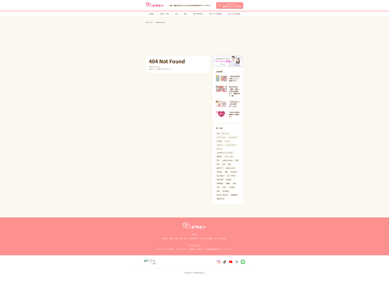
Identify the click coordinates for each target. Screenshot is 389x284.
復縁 (226, 172)
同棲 (237, 160)
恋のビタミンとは (162, 249)
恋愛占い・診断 (164, 14)
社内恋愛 (231, 187)
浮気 (218, 187)
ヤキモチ (219, 149)
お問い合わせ (200, 249)
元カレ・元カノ (229, 156)
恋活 (176, 14)
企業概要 (192, 249)
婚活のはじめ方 (230, 168)
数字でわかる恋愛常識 (215, 14)
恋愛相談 (151, 14)
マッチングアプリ (231, 145)
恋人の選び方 (220, 176)
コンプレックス (221, 137)
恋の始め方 (234, 172)
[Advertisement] (194, 39)
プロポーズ (220, 145)
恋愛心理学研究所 (198, 14)
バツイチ (227, 141)
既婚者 (228, 183)
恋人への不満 (231, 176)
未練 (234, 183)
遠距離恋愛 (234, 195)
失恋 (224, 164)
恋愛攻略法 (220, 183)
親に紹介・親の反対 (222, 195)
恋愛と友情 (220, 179)
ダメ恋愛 (219, 141)
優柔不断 (219, 156)
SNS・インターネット (223, 133)
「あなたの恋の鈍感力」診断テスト (234, 114)
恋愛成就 (228, 179)
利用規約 (171, 249)
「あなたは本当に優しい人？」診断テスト (234, 78)
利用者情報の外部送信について (214, 249)
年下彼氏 (219, 172)
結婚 (218, 191)
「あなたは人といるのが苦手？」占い (234, 104)
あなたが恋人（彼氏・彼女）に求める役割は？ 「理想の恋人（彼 (234, 91)
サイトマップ (228, 249)
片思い (224, 187)
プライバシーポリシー (181, 249)
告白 (218, 164)
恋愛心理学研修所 (193, 238)
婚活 (185, 14)
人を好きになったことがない (225, 153)
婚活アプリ (220, 168)
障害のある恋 (220, 199)
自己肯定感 (226, 191)
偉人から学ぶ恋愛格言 (234, 14)
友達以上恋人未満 (227, 160)
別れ (218, 160)
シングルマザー (233, 137)
